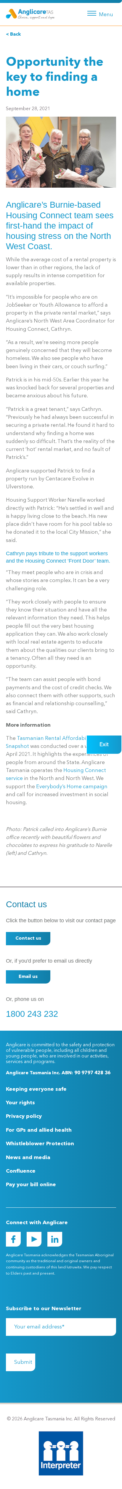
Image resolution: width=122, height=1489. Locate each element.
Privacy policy (24, 1116)
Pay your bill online (31, 1184)
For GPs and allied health (39, 1130)
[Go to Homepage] (30, 14)
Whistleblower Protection (40, 1143)
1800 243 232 (32, 1014)
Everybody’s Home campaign (71, 786)
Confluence (21, 1171)
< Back (13, 34)
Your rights (20, 1102)
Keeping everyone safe (36, 1089)
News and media (28, 1157)
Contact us (28, 938)
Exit (104, 744)
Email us (28, 976)
